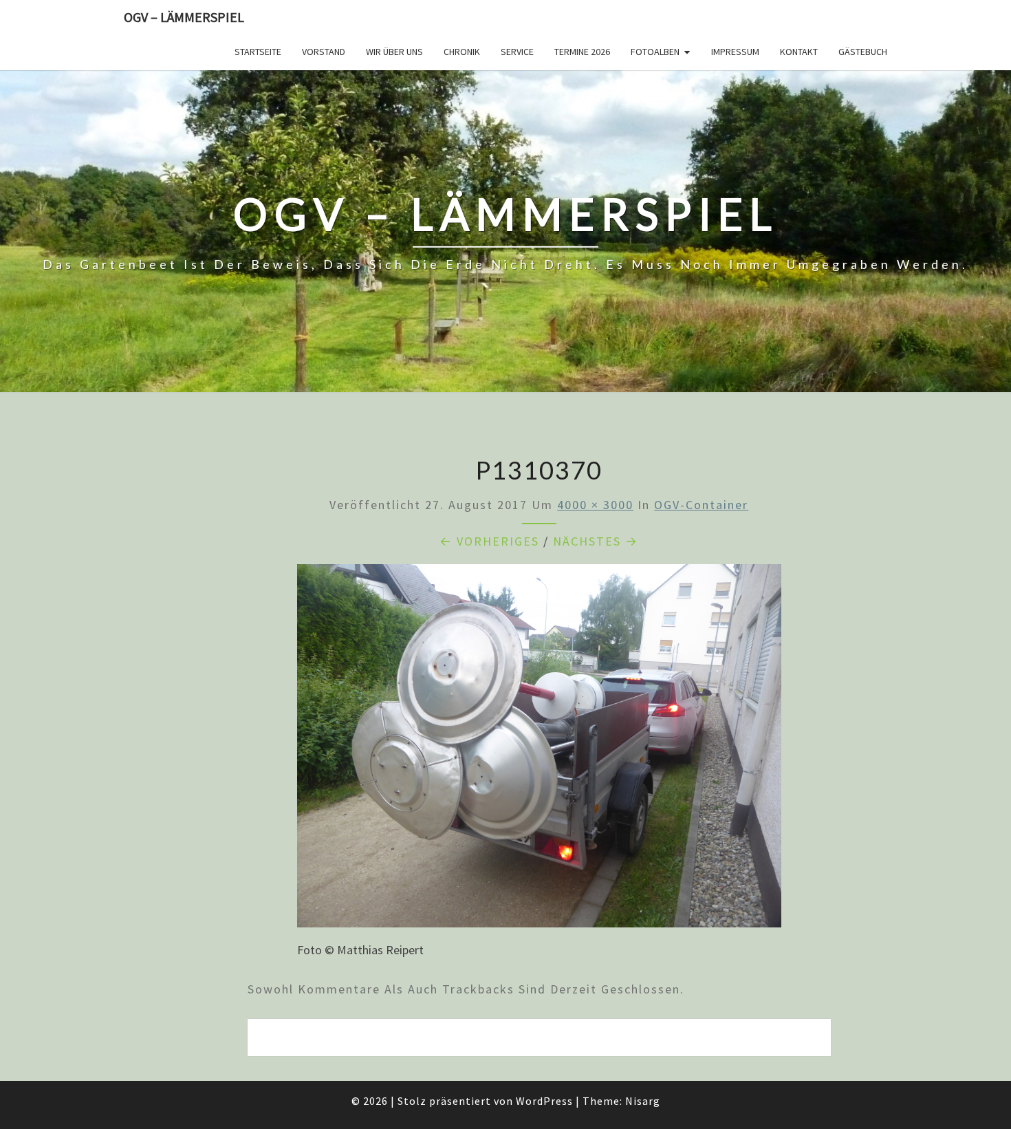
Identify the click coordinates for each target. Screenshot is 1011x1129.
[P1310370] (539, 750)
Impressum (735, 51)
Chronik (462, 51)
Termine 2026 (582, 51)
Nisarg (642, 1101)
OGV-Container (701, 505)
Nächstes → (595, 541)
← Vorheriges (489, 541)
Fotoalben (655, 51)
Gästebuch (862, 51)
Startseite (258, 51)
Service (517, 51)
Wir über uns (394, 51)
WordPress (544, 1101)
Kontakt (799, 51)
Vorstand (323, 51)
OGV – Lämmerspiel (184, 16)
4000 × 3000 (595, 505)
